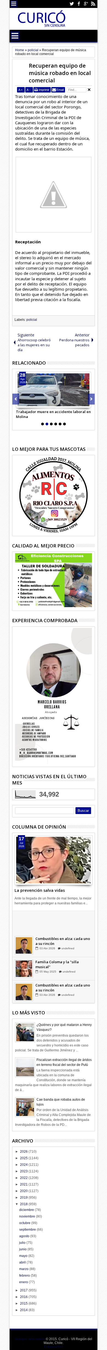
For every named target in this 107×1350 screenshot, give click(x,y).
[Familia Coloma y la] (24, 969)
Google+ (85, 4)
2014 (24, 1310)
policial (31, 320)
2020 (24, 1191)
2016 (24, 1297)
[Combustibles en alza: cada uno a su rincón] (24, 946)
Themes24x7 (53, 1347)
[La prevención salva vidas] (53, 860)
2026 (24, 1151)
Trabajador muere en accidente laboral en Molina (53, 414)
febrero (25, 1275)
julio (22, 1243)
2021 (24, 1184)
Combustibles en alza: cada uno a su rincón (62, 941)
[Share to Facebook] (20, 403)
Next (15, 399)
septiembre (28, 1229)
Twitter (71, 4)
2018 (24, 1204)
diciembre (27, 1210)
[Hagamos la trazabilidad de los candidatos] (24, 922)
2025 (24, 1158)
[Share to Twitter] (26, 403)
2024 (24, 1165)
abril (23, 1262)
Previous (91, 399)
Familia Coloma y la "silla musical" (57, 965)
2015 (24, 1303)
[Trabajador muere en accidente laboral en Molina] (53, 389)
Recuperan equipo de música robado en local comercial (60, 73)
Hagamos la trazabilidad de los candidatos (62, 918)
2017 (24, 1290)
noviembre (27, 1216)
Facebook (78, 4)
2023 (24, 1171)
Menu (13, 4)
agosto (24, 1236)
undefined (67, 925)
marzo (24, 1269)
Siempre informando (30, 1339)
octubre (25, 1223)
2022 (24, 1178)
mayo (23, 1256)
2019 (24, 1197)
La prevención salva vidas (40, 890)
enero (24, 1282)
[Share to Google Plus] (32, 403)
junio (23, 1249)
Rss (93, 4)
